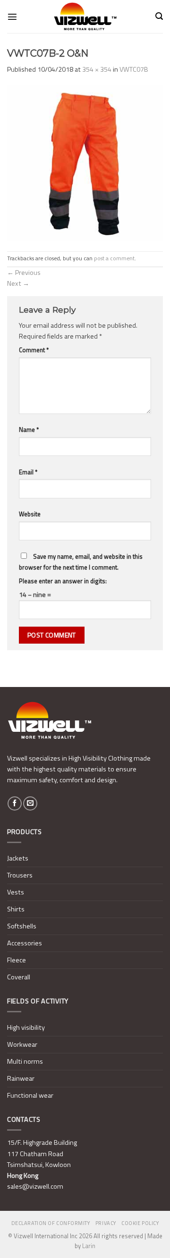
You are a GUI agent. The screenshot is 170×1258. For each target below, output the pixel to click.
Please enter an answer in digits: (63, 581)
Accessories (24, 943)
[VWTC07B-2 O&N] (85, 162)
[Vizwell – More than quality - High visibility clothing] (85, 16)
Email (28, 472)
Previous (24, 272)
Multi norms (25, 1061)
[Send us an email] (30, 803)
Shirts (16, 909)
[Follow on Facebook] (15, 803)
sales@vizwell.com (35, 1186)
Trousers (20, 875)
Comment (34, 350)
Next (18, 283)
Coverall (18, 977)
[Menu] (12, 16)
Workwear (22, 1044)
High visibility (26, 1027)
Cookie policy (140, 1223)
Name (29, 429)
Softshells (21, 926)
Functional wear (30, 1095)
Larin (88, 1245)
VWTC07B (133, 69)
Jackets (17, 858)
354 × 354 (96, 69)
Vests (15, 892)
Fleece (16, 960)
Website (30, 514)
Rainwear (20, 1078)
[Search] (159, 16)
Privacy (105, 1223)
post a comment (114, 258)
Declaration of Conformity (50, 1223)
